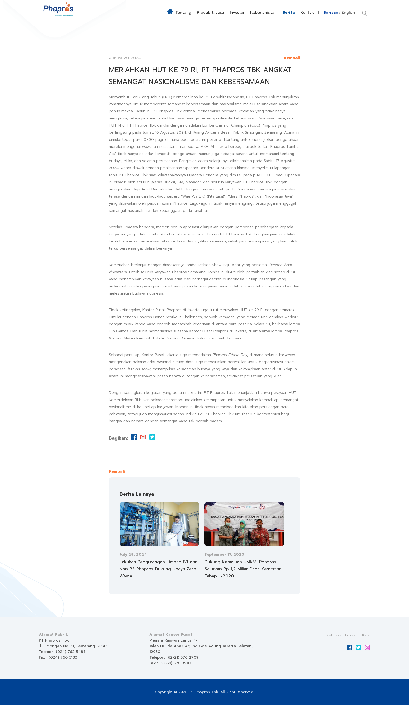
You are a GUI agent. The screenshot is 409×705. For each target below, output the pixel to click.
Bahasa (330, 12)
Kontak (307, 12)
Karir (366, 635)
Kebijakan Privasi (341, 635)
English (348, 12)
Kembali (292, 58)
